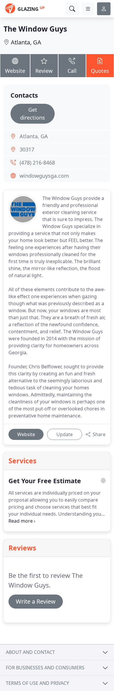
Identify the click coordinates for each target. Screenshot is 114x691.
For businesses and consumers (45, 667)
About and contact (30, 652)
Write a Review (36, 601)
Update (64, 434)
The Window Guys (35, 29)
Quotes (100, 70)
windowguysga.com (44, 175)
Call (72, 70)
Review (44, 70)
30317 (27, 149)
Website (15, 70)
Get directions (32, 113)
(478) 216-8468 (37, 162)
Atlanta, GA (26, 42)
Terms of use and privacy (37, 683)
